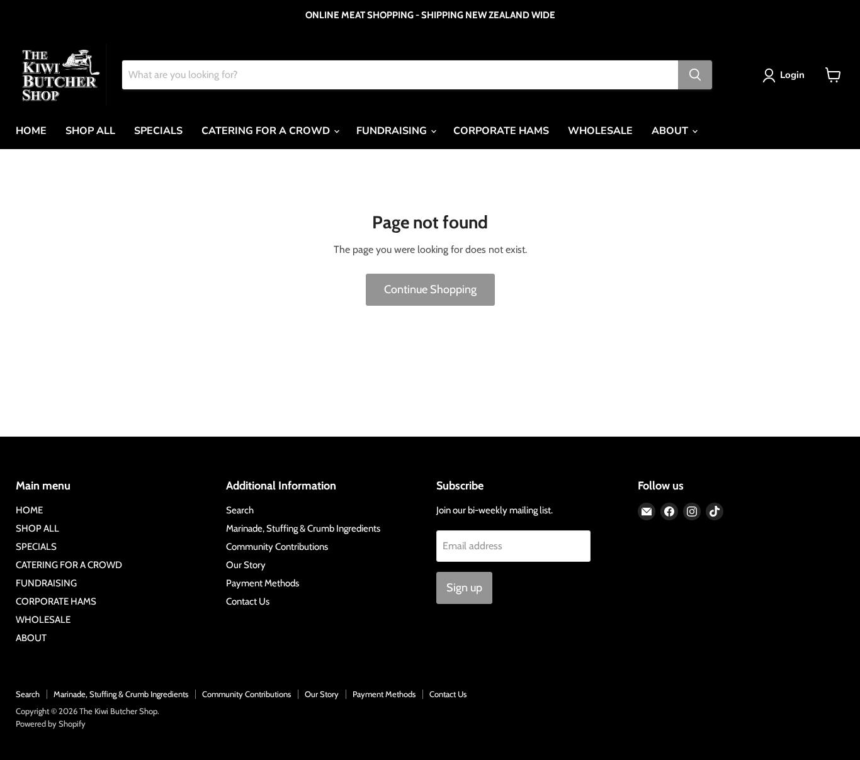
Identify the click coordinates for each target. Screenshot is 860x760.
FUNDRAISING (392, 131)
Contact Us (247, 601)
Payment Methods (262, 583)
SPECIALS (158, 131)
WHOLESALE (600, 131)
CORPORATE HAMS (501, 131)
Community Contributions (277, 546)
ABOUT (671, 131)
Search (240, 510)
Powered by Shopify (51, 723)
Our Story (246, 565)
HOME (31, 131)
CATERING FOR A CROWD (266, 131)
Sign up (464, 588)
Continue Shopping (430, 289)
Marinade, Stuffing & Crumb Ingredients (303, 528)
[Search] (695, 74)
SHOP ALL (90, 131)
